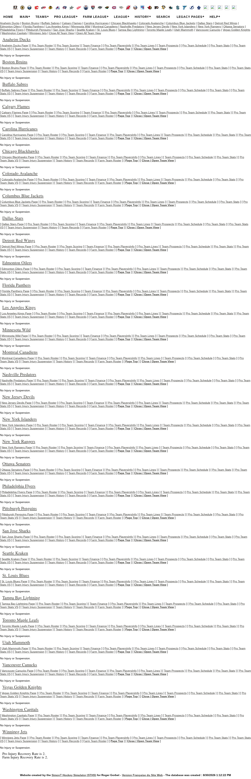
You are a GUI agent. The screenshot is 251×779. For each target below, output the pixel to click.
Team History (56, 48)
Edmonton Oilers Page (16, 268)
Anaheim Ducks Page (14, 45)
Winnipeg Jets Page (14, 737)
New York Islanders (184, 26)
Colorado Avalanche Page (18, 179)
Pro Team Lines (145, 45)
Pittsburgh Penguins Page (18, 514)
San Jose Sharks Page (16, 536)
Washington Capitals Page (18, 715)
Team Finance (92, 45)
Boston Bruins (30, 23)
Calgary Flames (72, 23)
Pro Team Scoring (68, 45)
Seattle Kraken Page (14, 559)
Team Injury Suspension (29, 48)
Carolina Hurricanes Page (18, 134)
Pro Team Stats (220, 45)
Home (8, 16)
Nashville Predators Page (17, 380)
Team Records (77, 48)
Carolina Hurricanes (96, 23)
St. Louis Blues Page (14, 581)
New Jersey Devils (157, 26)
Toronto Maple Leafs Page (18, 626)
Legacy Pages (189, 16)
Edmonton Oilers (10, 26)
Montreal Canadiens (105, 26)
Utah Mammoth (183, 29)
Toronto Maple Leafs (159, 29)
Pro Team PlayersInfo (118, 45)
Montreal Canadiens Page (18, 358)
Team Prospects (168, 45)
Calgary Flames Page (15, 112)
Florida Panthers (33, 26)
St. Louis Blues (106, 29)
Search (163, 16)
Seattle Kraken (85, 29)
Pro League (65, 16)
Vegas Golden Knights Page (19, 693)
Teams (41, 16)
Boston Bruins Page (14, 67)
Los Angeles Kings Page (17, 313)
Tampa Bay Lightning (131, 29)
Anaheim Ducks (9, 23)
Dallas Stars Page (13, 224)
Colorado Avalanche (151, 23)
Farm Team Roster (102, 48)
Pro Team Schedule (194, 45)
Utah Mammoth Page (15, 648)
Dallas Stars (204, 23)
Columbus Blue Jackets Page (20, 201)
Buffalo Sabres (50, 23)
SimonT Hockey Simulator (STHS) (74, 775)
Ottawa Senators (233, 26)
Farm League (95, 16)
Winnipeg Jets (38, 33)
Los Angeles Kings (57, 26)
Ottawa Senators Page (16, 469)
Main (24, 16)
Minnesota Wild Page (15, 335)
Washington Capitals (14, 33)
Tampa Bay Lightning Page (18, 603)
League (120, 16)
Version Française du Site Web (142, 775)
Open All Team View (88, 33)
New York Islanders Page (17, 425)
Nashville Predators (132, 26)
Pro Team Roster (42, 45)
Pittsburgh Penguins (38, 29)
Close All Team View (61, 33)
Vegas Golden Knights (236, 29)
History (142, 16)
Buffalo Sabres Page (14, 90)
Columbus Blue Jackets (180, 23)
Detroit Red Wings (226, 23)
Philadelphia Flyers (12, 29)
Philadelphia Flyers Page (17, 492)
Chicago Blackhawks (123, 23)
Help (214, 16)
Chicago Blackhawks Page (18, 157)
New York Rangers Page (17, 447)
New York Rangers (209, 26)
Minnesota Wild (80, 26)
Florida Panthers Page (15, 291)
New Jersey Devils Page (17, 402)
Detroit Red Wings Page (16, 246)
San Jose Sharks (63, 29)
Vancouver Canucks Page (18, 670)
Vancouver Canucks (208, 29)
